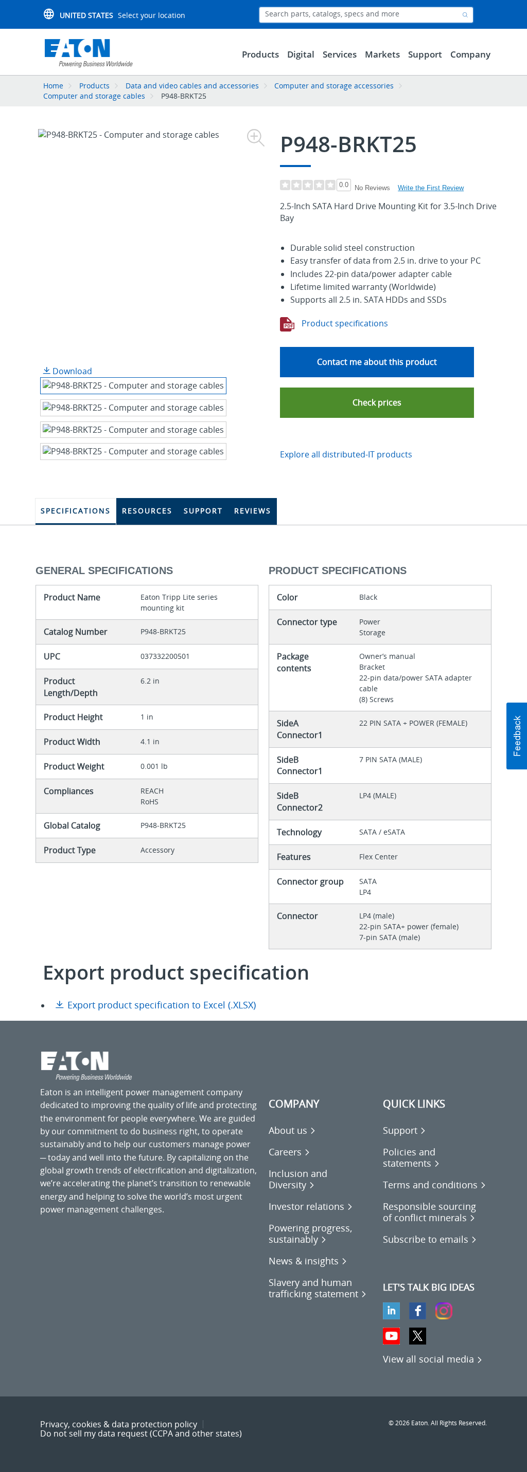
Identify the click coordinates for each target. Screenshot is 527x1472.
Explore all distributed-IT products (346, 454)
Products (94, 85)
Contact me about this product (377, 361)
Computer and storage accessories (334, 85)
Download (71, 371)
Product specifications (344, 323)
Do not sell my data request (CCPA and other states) (141, 1433)
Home (53, 85)
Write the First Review (431, 188)
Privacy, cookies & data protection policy (118, 1424)
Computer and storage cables (94, 96)
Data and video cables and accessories (193, 85)
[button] (377, 403)
